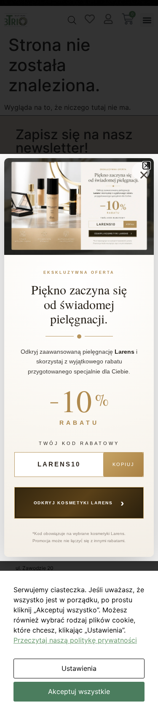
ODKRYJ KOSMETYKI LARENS (79, 502)
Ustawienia (79, 668)
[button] (146, 165)
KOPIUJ (123, 464)
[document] (79, 357)
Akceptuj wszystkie (79, 691)
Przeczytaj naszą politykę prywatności (75, 640)
